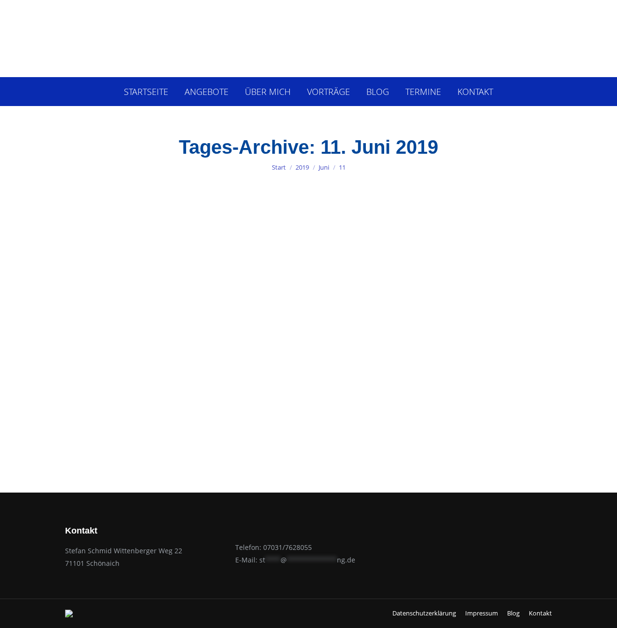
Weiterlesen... (131, 435)
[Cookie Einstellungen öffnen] (21, 615)
